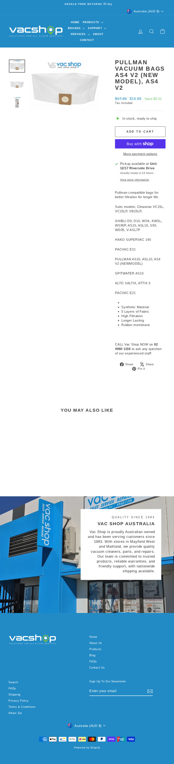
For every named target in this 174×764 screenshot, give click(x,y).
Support (95, 28)
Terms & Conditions (22, 706)
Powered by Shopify (87, 747)
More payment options (140, 154)
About (98, 34)
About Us (95, 643)
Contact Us (97, 667)
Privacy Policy (18, 700)
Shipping (14, 694)
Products (91, 22)
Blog (92, 655)
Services (79, 34)
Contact (87, 40)
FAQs (93, 661)
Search (13, 682)
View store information (134, 179)
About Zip (15, 713)
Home (75, 22)
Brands (74, 28)
